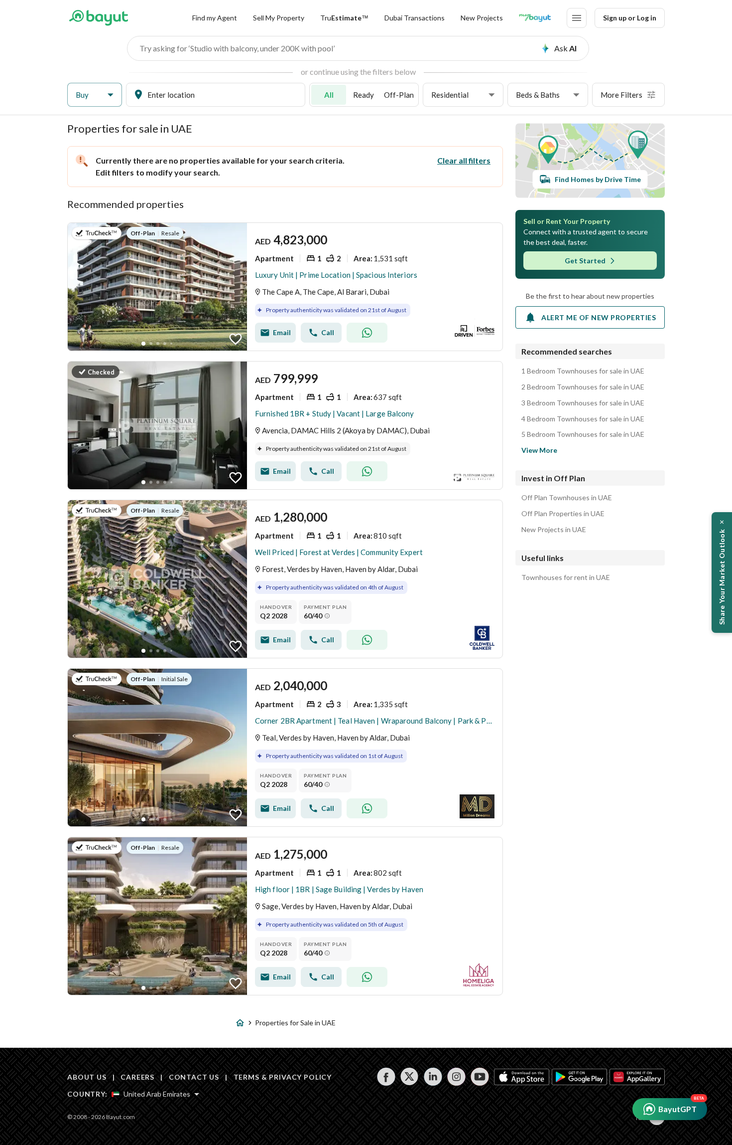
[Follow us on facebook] (386, 1077)
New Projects (482, 17)
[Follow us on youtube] (480, 1077)
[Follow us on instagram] (456, 1077)
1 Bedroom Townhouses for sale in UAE (582, 371)
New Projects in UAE (553, 530)
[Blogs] (535, 18)
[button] (95, 95)
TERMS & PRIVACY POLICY (283, 1077)
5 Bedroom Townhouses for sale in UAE (582, 434)
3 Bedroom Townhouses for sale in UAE (582, 403)
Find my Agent (214, 17)
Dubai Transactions (414, 17)
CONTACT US (194, 1077)
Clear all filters (463, 160)
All (329, 94)
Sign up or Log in (629, 17)
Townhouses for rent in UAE (565, 577)
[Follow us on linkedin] (433, 1077)
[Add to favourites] (235, 339)
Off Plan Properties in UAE (563, 514)
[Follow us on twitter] (409, 1077)
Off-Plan (399, 94)
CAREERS (137, 1077)
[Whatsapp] (367, 333)
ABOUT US (87, 1077)
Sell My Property (278, 17)
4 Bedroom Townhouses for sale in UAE (582, 419)
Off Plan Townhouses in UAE (566, 498)
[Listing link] (285, 287)
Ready (363, 94)
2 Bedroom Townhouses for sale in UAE (582, 387)
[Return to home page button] (98, 18)
